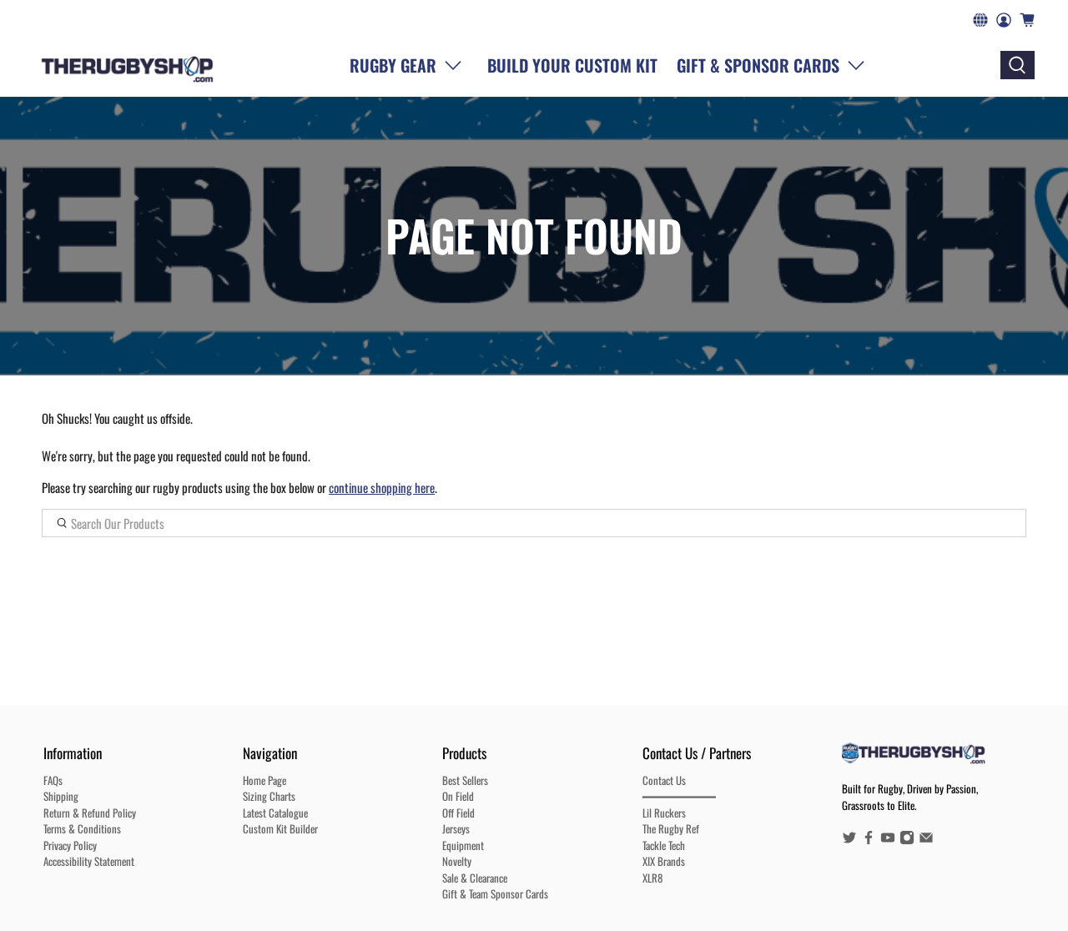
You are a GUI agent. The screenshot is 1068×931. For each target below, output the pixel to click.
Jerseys (456, 828)
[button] (774, 65)
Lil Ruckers (664, 812)
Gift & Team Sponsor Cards (495, 893)
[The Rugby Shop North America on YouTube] (887, 840)
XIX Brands (663, 861)
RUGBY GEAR (393, 65)
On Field (458, 796)
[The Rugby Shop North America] (127, 65)
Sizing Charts (269, 796)
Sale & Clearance (474, 877)
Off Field (458, 812)
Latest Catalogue (275, 812)
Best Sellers (465, 780)
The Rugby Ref (670, 828)
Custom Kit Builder (280, 828)
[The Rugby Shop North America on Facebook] (868, 840)
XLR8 (652, 877)
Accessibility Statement (88, 861)
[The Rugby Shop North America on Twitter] (849, 840)
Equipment (463, 845)
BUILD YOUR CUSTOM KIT (572, 65)
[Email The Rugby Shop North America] (926, 840)
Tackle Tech (663, 845)
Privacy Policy (70, 845)
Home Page (264, 780)
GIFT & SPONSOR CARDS (758, 65)
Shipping (60, 796)
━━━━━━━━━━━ (679, 796)
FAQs (53, 780)
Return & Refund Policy (89, 812)
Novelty (456, 861)
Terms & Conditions (82, 828)
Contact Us (664, 780)
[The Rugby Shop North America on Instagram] (906, 840)
